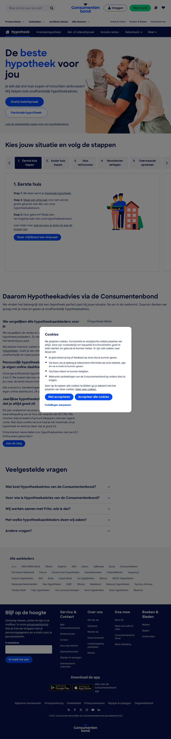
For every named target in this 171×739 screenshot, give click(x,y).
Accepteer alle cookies (93, 397)
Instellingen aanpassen (58, 404)
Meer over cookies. (85, 389)
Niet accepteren (59, 397)
